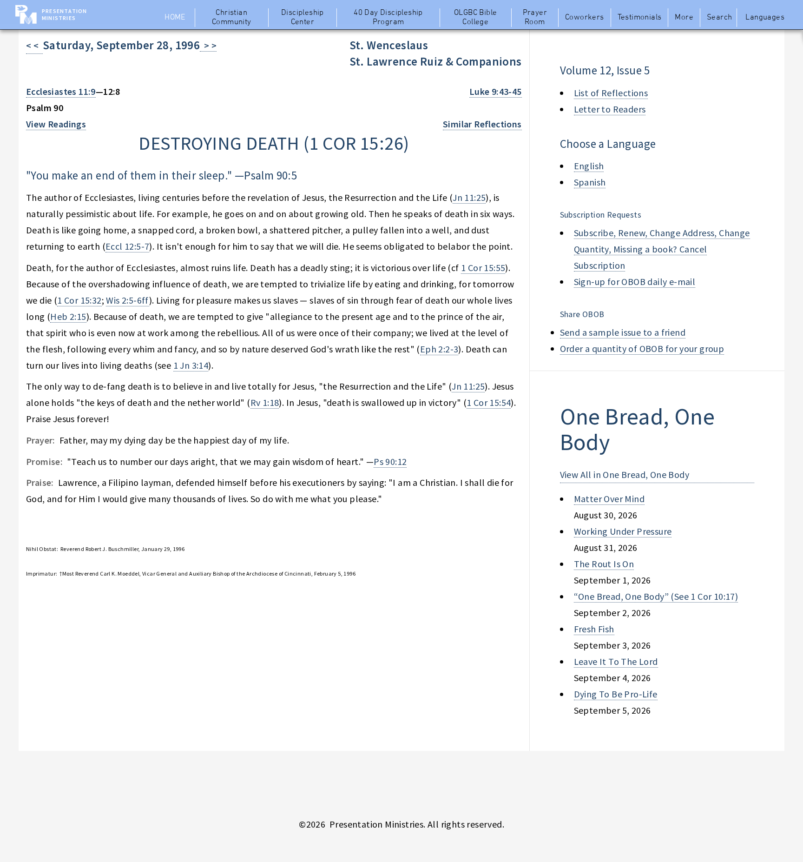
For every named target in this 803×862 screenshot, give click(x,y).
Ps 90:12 (390, 461)
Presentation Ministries (64, 14)
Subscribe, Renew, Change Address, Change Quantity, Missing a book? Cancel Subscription (662, 249)
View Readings (56, 124)
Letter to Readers (610, 109)
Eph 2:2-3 (439, 349)
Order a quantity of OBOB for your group (642, 348)
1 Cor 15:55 (483, 267)
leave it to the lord (616, 661)
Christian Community (231, 17)
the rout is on (604, 564)
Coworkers (584, 17)
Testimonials (640, 17)
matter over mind (609, 498)
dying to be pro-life (616, 694)
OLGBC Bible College (475, 17)
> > (208, 45)
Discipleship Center (302, 17)
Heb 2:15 (68, 316)
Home (175, 17)
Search (719, 17)
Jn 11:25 (469, 197)
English (589, 166)
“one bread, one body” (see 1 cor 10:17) (656, 596)
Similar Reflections (482, 124)
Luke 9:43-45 (495, 91)
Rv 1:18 (264, 402)
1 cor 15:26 (356, 143)
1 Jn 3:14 (191, 365)
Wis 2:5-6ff (127, 300)
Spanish (590, 182)
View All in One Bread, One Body (624, 474)
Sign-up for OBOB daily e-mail (635, 281)
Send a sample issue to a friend (622, 332)
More (684, 17)
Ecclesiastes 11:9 (61, 91)
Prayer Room (535, 17)
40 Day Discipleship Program (388, 17)
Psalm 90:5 (270, 175)
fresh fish (594, 629)
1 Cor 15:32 (79, 300)
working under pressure (623, 531)
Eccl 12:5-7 (127, 246)
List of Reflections (611, 93)
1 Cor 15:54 (489, 402)
